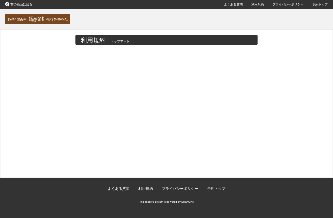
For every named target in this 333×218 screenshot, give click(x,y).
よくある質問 (233, 4)
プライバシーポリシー (288, 4)
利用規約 (257, 4)
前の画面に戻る (21, 4)
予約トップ (320, 4)
